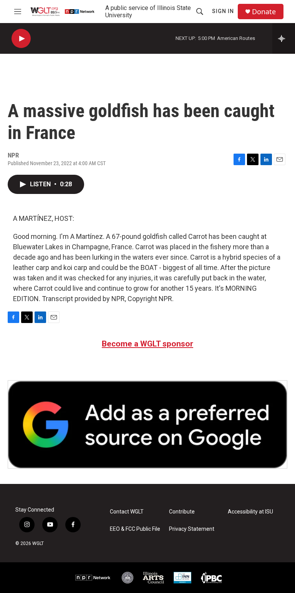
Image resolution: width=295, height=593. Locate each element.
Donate (264, 12)
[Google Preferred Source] (147, 424)
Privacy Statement (191, 529)
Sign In (223, 11)
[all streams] (283, 38)
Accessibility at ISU (250, 512)
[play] (21, 38)
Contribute (182, 512)
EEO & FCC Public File (135, 529)
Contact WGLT (127, 512)
